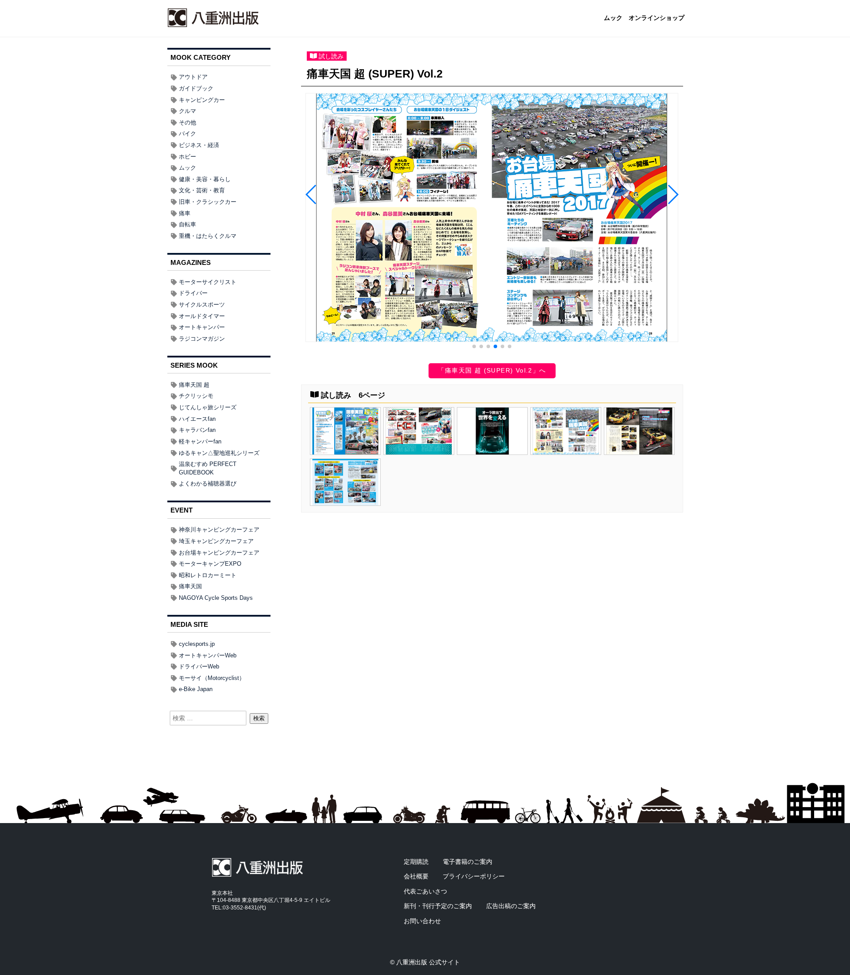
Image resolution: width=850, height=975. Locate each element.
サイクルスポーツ (202, 304)
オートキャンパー (202, 327)
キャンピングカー (202, 100)
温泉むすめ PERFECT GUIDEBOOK (207, 468)
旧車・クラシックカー (207, 201)
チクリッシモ (196, 395)
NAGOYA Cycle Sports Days (216, 597)
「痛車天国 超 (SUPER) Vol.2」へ (492, 370)
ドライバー (193, 293)
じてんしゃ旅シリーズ (207, 407)
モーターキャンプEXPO (210, 563)
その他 (187, 122)
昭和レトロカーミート (207, 575)
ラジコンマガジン (202, 338)
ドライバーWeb (199, 666)
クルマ (187, 111)
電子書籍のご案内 (467, 861)
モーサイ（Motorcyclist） (212, 678)
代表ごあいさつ (425, 891)
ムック (613, 18)
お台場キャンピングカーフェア (219, 552)
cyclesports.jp (197, 644)
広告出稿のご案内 (511, 905)
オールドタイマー (202, 316)
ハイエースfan (197, 419)
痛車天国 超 (194, 384)
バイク (187, 133)
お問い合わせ (422, 921)
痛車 (184, 213)
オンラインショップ (656, 18)
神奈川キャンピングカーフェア (219, 529)
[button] (474, 346)
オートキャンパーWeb (207, 655)
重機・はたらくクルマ (207, 236)
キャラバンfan (197, 430)
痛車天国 (190, 586)
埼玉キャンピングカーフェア (216, 541)
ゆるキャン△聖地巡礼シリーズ (219, 453)
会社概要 (416, 876)
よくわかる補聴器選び (207, 483)
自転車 (187, 224)
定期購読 (416, 861)
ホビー (187, 156)
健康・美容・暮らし (205, 179)
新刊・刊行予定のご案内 (438, 905)
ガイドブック (196, 88)
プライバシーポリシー (474, 876)
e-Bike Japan (195, 689)
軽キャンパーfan (200, 441)
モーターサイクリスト (207, 282)
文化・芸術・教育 (202, 190)
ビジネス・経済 (199, 145)
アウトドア (193, 77)
